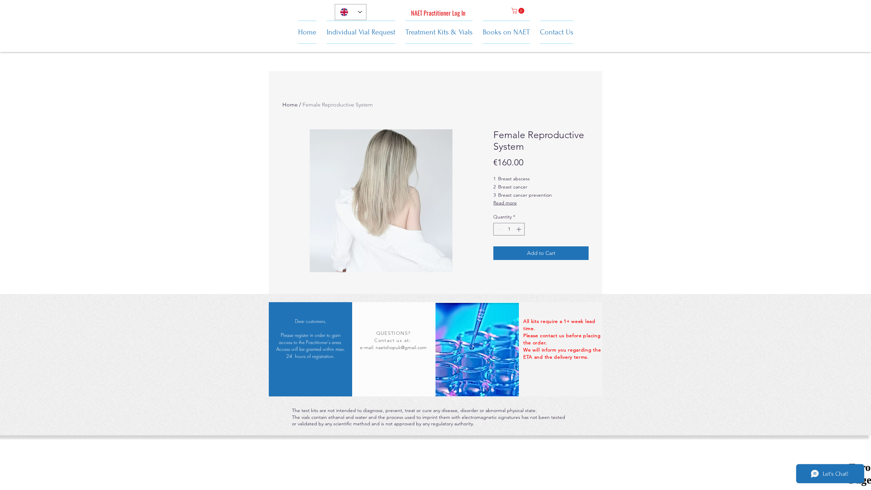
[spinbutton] (509, 229)
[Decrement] (498, 229)
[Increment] (519, 229)
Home (290, 104)
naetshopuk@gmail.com (401, 347)
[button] (518, 11)
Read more (505, 203)
